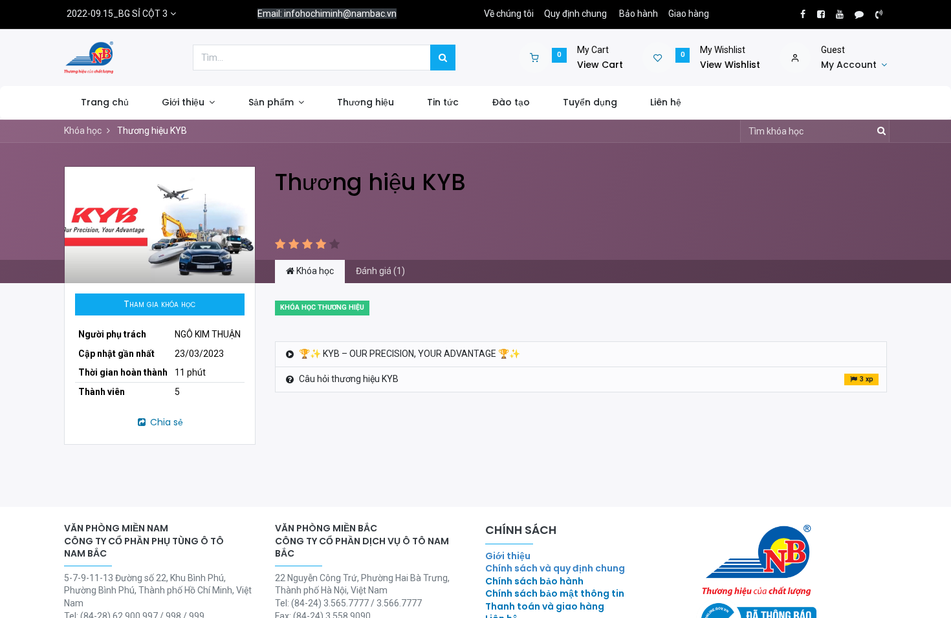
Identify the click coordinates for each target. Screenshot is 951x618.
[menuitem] (104, 103)
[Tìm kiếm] (442, 57)
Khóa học (83, 130)
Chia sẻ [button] (165, 422)
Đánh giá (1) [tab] (380, 271)
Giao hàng (688, 13)
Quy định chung (575, 13)
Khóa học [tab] (314, 271)
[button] (160, 304)
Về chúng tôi (509, 13)
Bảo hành (638, 13)
